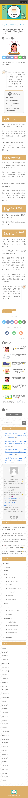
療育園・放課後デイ (7, 312)
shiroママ (12, 437)
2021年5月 (5, 780)
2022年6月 (5, 754)
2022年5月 (5, 758)
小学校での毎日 (11, 592)
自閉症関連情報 (8, 637)
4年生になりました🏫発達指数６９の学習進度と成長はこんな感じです (14, 540)
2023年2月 (5, 724)
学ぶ (7, 574)
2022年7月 (5, 750)
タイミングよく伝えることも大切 (13, 104)
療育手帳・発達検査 (12, 629)
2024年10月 (5, 671)
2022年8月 (5, 746)
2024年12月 (5, 663)
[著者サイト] (7, 333)
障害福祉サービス (10, 618)
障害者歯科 (10, 614)
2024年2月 (5, 690)
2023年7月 (5, 705)
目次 (13, 94)
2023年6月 (5, 709)
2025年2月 (5, 659)
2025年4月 (5, 656)
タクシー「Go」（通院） (14, 610)
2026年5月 (5, 648)
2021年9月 (5, 765)
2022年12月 (5, 731)
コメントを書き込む (14, 414)
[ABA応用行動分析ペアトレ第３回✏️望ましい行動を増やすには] (12, 57)
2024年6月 (5, 682)
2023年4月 (5, 716)
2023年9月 (5, 701)
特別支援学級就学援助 (13, 625)
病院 (7, 603)
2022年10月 (5, 739)
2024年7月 (5, 678)
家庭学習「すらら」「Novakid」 (15, 588)
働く (7, 570)
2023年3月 (5, 720)
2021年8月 (5, 769)
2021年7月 (5, 773)
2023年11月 (5, 693)
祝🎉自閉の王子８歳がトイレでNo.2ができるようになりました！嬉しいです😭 (13, 546)
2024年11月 (5, 667)
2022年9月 (5, 743)
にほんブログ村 (8, 505)
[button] (24, 423)
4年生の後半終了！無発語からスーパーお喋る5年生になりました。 (13, 528)
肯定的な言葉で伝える (12, 100)
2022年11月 (5, 735)
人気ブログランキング (9, 502)
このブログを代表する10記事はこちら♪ (13, 498)
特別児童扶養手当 (12, 622)
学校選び (10, 584)
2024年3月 (5, 686)
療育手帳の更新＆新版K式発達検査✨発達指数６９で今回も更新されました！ (14, 553)
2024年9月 (5, 674)
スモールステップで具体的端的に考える (13, 109)
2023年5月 (5, 712)
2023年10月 (5, 697)
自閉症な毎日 (7, 567)
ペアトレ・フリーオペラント (9, 309)
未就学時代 (10, 595)
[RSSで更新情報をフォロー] (21, 333)
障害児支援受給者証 (12, 632)
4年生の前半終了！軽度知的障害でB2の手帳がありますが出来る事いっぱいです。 (14, 534)
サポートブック (11, 577)
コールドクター (11, 607)
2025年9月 (5, 652)
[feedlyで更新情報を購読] (14, 333)
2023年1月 (5, 727)
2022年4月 (5, 762)
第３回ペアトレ (11, 97)
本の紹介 (6, 563)
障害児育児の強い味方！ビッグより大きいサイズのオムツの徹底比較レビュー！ (15, 435)
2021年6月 (5, 777)
